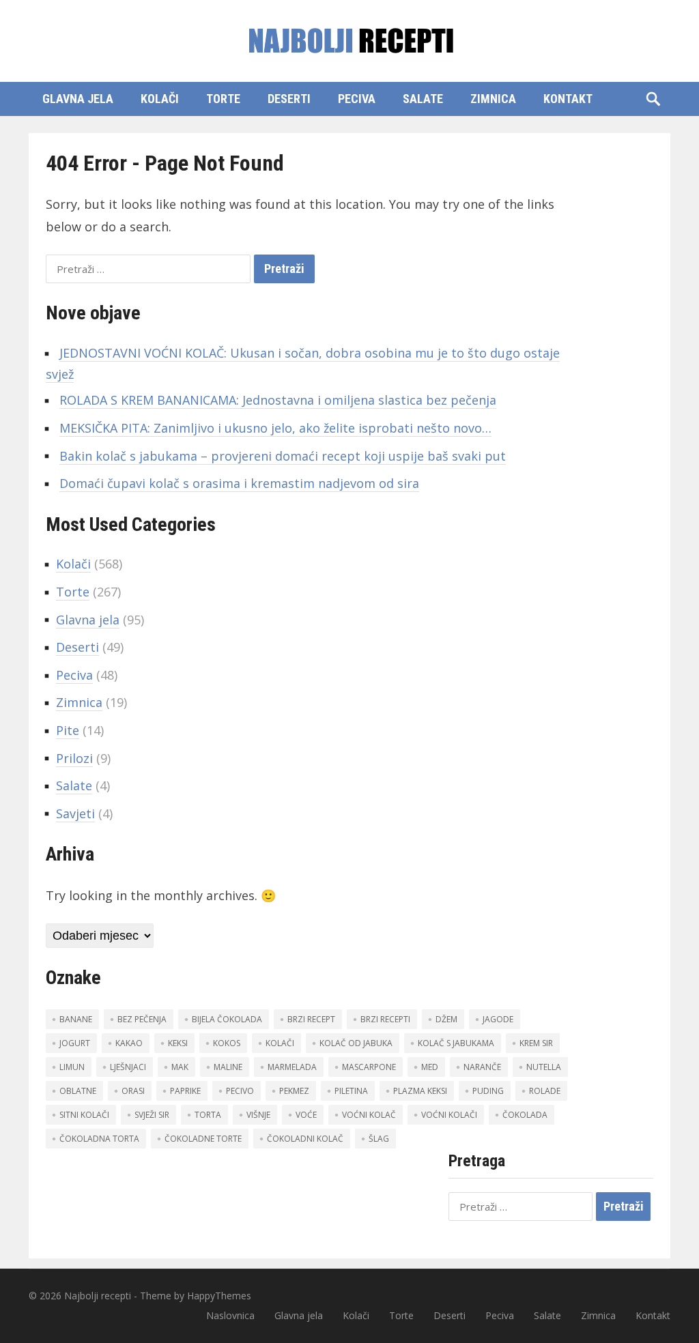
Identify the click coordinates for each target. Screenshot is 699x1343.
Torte (223, 98)
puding (488, 1091)
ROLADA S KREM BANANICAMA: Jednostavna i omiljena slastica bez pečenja (277, 400)
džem (446, 1019)
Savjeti (75, 813)
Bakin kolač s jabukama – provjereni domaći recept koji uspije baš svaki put (282, 456)
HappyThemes (219, 1295)
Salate (423, 98)
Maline (228, 1067)
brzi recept (311, 1019)
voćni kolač (369, 1115)
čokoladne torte (203, 1138)
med (429, 1067)
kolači (280, 1043)
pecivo (240, 1091)
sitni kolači (84, 1115)
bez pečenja (142, 1019)
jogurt (74, 1043)
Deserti (289, 98)
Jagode (498, 1019)
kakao (129, 1043)
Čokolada (524, 1115)
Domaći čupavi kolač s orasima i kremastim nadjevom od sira (239, 483)
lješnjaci (128, 1067)
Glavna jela (77, 98)
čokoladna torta (99, 1138)
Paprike (185, 1091)
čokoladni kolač (305, 1138)
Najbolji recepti (97, 1295)
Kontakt (568, 98)
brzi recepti (385, 1019)
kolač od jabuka (356, 1043)
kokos (226, 1043)
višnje (258, 1115)
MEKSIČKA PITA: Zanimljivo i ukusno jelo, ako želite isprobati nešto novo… (275, 428)
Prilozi (74, 758)
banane (75, 1019)
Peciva (356, 98)
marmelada (292, 1067)
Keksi (178, 1043)
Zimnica (493, 98)
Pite (67, 730)
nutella (543, 1067)
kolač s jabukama (456, 1043)
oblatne (77, 1091)
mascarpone (369, 1067)
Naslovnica (230, 1315)
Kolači (160, 98)
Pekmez (294, 1091)
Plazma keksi (420, 1091)
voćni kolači (449, 1115)
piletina (351, 1091)
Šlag (379, 1138)
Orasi (133, 1091)
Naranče (482, 1067)
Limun (72, 1067)
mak (179, 1067)
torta (208, 1115)
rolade (544, 1091)
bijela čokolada (227, 1019)
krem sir (536, 1043)
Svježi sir (151, 1115)
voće (306, 1115)
